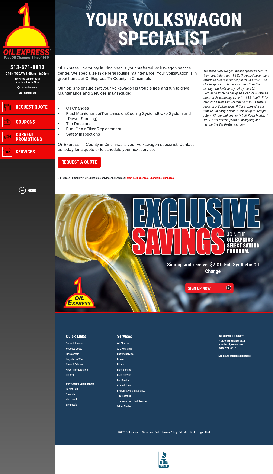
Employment (72, 354)
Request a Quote (79, 162)
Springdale (168, 177)
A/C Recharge (124, 348)
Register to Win (74, 359)
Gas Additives (124, 385)
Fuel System (123, 380)
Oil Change (123, 343)
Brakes (121, 359)
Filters (120, 364)
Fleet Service (124, 369)
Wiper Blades (124, 406)
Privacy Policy (169, 432)
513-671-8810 (227, 348)
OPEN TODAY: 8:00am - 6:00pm (27, 73)
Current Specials (75, 343)
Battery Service (125, 354)
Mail (207, 432)
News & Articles (74, 364)
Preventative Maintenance (131, 390)
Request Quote (74, 348)
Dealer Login (196, 432)
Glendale (143, 177)
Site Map (183, 432)
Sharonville (156, 177)
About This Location (77, 369)
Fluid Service (124, 374)
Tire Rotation (124, 395)
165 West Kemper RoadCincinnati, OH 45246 (232, 342)
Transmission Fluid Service (132, 401)
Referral (70, 374)
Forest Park (131, 177)
